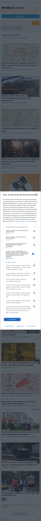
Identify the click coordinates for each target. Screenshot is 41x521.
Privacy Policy (31, 326)
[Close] (37, 195)
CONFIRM (12, 319)
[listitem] (20, 227)
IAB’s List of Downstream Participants (23, 221)
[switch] (33, 231)
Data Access (20, 326)
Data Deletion (10, 326)
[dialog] (20, 260)
